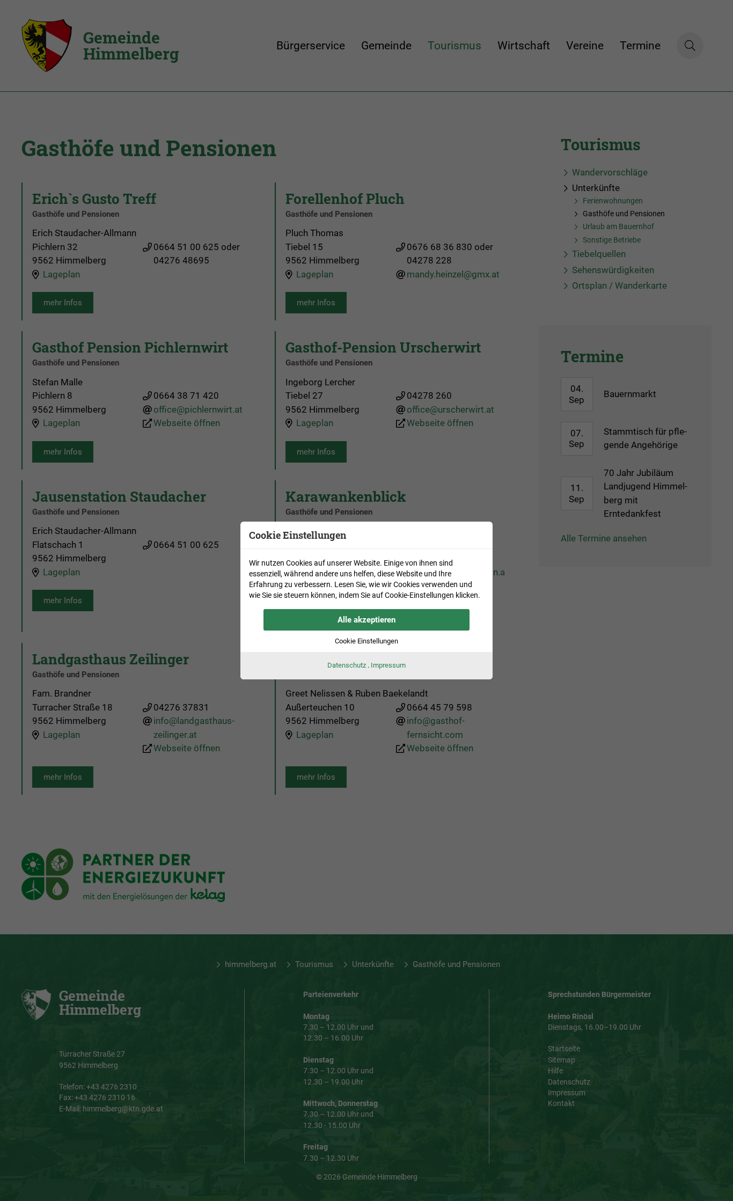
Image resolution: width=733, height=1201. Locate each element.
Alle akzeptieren (366, 620)
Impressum (388, 665)
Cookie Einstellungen (366, 641)
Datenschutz (346, 665)
